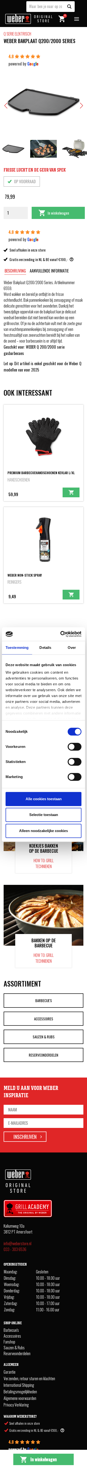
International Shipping (19, 1385)
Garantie (9, 1372)
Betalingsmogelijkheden (20, 1392)
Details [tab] (45, 647)
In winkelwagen (58, 213)
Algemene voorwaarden (20, 1398)
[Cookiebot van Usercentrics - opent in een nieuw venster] (61, 634)
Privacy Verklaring (16, 1405)
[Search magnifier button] (69, 6)
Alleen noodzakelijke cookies (43, 831)
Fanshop (9, 1342)
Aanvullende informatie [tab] (49, 271)
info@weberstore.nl (17, 1243)
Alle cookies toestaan (44, 799)
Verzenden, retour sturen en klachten (29, 1379)
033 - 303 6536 (15, 1249)
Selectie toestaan (43, 815)
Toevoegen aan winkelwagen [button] (71, 492)
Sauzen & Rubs (44, 1036)
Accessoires (43, 1018)
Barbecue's (43, 1000)
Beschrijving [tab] (15, 271)
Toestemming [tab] (17, 647)
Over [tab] (72, 647)
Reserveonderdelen (43, 1055)
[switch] (74, 747)
